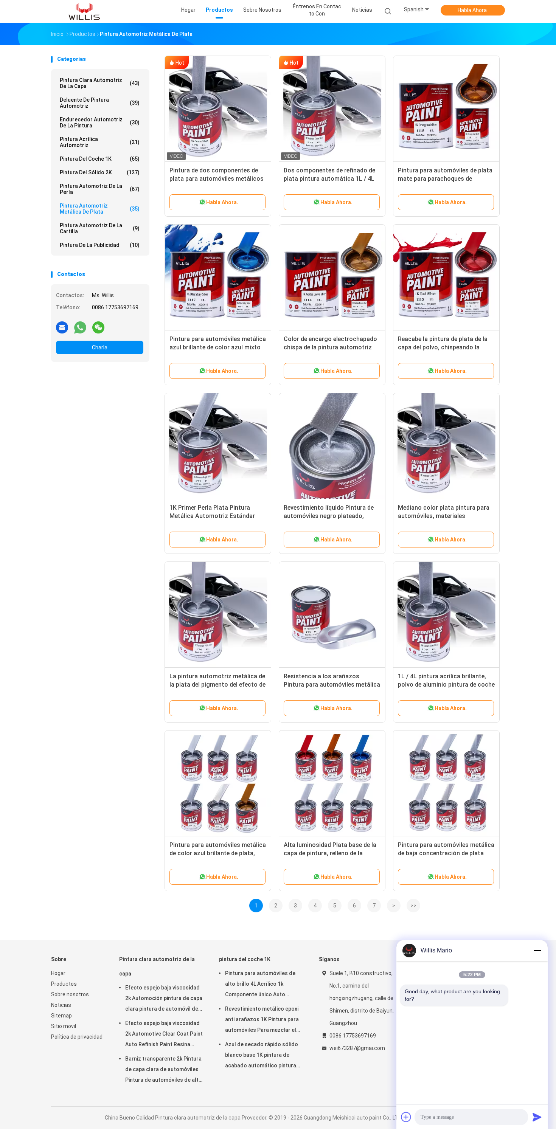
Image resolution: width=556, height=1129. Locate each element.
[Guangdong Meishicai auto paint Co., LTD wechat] (98, 327)
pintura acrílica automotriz (100, 142)
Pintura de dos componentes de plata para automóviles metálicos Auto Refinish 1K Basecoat (216, 179)
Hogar (58, 973)
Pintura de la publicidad (100, 245)
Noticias (61, 1005)
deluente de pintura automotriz (100, 103)
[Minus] (537, 950)
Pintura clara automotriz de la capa (100, 83)
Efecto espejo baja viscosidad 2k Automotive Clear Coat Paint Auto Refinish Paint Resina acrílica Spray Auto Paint (164, 1035)
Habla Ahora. (473, 10)
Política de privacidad (77, 1037)
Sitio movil (63, 1026)
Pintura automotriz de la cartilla (100, 228)
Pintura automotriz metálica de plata (100, 209)
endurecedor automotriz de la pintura (100, 122)
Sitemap (61, 1016)
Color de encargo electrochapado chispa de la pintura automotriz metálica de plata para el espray (330, 347)
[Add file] (406, 1117)
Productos (64, 984)
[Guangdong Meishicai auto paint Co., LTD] (84, 11)
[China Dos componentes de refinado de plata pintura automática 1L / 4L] (332, 109)
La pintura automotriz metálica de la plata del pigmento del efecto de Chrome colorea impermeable (217, 684)
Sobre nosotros (70, 994)
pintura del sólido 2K (100, 172)
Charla (99, 347)
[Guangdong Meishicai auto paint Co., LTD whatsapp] (80, 327)
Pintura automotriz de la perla (100, 189)
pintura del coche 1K (100, 159)
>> (413, 906)
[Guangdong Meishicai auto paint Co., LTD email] (62, 327)
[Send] (537, 1117)
